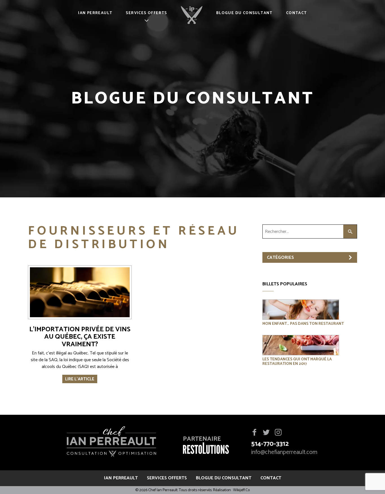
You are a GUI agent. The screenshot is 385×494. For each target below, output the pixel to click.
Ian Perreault (95, 13)
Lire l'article (79, 379)
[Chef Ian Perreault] (111, 443)
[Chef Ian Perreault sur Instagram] (278, 432)
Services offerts (146, 13)
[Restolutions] (206, 452)
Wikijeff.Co (241, 490)
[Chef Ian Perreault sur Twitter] (266, 432)
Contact (296, 13)
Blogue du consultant (244, 13)
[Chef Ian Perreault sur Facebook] (254, 432)
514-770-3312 (270, 443)
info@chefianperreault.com (284, 452)
